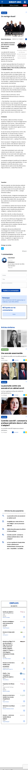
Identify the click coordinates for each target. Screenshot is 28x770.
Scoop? (24, 5)
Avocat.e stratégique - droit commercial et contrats (8, 623)
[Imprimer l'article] (26, 360)
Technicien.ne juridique (9, 706)
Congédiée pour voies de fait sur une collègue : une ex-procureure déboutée (15, 523)
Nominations (5, 349)
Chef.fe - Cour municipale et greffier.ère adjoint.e (8, 675)
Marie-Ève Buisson (6, 39)
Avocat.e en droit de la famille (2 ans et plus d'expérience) (8, 697)
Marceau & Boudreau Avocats (8, 708)
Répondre (10, 267)
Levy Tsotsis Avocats (7, 658)
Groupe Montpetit (6, 628)
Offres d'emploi (14, 5)
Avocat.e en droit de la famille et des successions (8, 664)
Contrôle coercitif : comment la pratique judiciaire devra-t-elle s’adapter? (15, 537)
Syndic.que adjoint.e (8, 612)
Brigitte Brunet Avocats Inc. (8, 669)
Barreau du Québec (6, 617)
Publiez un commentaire (11, 290)
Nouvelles (4, 13)
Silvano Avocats (6, 701)
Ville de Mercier (6, 679)
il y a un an (10, 260)
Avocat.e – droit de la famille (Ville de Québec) (8, 717)
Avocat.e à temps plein (9, 632)
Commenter (16, 360)
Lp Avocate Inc (5, 635)
